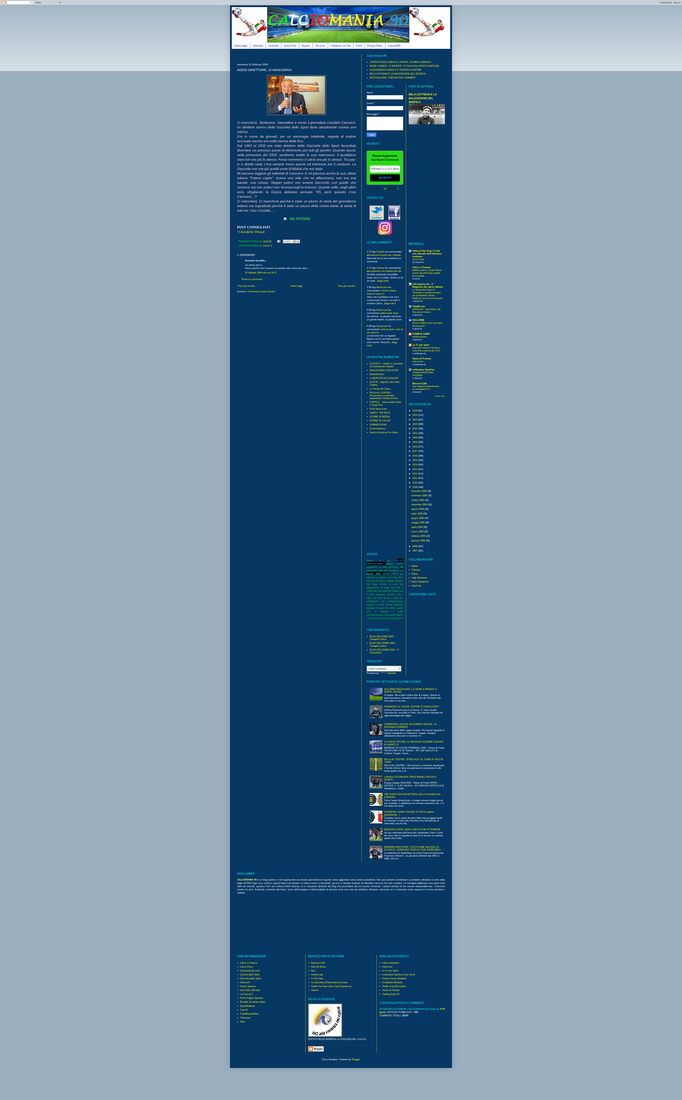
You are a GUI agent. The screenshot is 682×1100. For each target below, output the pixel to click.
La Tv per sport (420, 345)
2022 (415, 428)
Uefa (242, 1021)
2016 (415, 455)
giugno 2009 (417, 518)
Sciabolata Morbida (392, 982)
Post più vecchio (346, 286)
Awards (306, 45)
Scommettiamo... (378, 428)
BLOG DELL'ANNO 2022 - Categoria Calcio (383, 644)
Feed (359, 45)
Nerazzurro (382, 287)
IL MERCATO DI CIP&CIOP (384, 378)
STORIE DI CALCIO (380, 420)
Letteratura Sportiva (423, 369)
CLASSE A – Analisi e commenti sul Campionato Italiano (386, 365)
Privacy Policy (375, 45)
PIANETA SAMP (421, 334)
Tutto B (244, 1010)
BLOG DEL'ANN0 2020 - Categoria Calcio (382, 638)
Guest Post (290, 45)
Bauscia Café (318, 963)
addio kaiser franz (389, 313)
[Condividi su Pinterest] (298, 241)
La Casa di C (246, 994)
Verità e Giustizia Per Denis (384, 432)
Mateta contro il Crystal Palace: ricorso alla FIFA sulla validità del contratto (427, 273)
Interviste (258, 45)
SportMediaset (247, 1006)
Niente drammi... (420, 337)
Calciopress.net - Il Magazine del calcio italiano (427, 285)
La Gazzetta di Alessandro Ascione (329, 982)
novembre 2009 (419, 495)
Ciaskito (381, 251)
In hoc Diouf (418, 259)
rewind (266, 246)
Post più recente (246, 286)
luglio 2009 (417, 513)
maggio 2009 (418, 522)
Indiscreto (387, 966)
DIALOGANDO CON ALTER (384, 370)
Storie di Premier (421, 358)
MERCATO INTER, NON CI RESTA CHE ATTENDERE (412, 829)
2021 (415, 433)
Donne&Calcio (377, 374)
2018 (415, 446)
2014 (415, 464)
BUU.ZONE (418, 320)
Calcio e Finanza (421, 267)
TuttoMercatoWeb (249, 1013)
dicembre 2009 (419, 491)
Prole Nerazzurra (378, 409)
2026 (415, 410)
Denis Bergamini (420, 581)
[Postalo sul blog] (288, 241)
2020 (415, 437)
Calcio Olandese (390, 963)
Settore (315, 990)
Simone (380, 268)
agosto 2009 (418, 509)
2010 (415, 482)
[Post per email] (278, 241)
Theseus (416, 570)
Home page (240, 45)
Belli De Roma (318, 966)
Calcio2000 (394, 45)
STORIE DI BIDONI (380, 416)
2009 (415, 487)
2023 (415, 424)
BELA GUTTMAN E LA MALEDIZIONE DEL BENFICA (398, 73)
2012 (415, 473)
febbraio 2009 (418, 536)
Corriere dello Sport (250, 974)
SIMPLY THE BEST (380, 412)
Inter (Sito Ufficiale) (250, 990)
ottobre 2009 (418, 500)
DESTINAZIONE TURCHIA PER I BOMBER (392, 77)
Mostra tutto (440, 396)
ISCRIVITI (384, 177)
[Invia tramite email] (284, 241)
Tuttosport (245, 1017)
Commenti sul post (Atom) (261, 291)
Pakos (415, 573)
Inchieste (273, 45)
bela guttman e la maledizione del (384, 271)
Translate (391, 673)
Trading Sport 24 (390, 994)
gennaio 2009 (418, 540)
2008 (415, 546)
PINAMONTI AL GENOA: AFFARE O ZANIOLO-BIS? (411, 706)
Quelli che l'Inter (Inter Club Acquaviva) (331, 986)
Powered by (376, 188)
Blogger (356, 1059)
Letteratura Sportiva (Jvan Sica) (398, 974)
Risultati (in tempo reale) (252, 1002)
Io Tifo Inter (317, 978)
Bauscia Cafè (419, 383)
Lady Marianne (419, 577)
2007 (415, 550)
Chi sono (320, 45)
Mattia (415, 566)
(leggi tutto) (383, 280)
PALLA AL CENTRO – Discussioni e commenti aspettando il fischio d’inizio (384, 395)
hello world (417, 361)
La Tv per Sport (390, 970)
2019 (415, 442)
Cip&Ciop (416, 585)
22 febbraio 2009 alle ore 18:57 (261, 272)
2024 (415, 419)
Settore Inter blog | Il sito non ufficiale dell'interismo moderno (427, 253)
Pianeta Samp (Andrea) (394, 978)
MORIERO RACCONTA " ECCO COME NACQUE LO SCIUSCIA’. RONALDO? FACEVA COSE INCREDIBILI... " (414, 848)
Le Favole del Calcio (380, 388)
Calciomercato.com (250, 970)
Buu (313, 970)
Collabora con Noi (341, 45)
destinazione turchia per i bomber (384, 255)
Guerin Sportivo (248, 986)
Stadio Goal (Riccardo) (393, 986)
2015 (415, 460)
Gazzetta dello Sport (250, 978)
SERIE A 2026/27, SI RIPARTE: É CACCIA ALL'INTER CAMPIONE (404, 66)
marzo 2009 (417, 531)
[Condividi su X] (291, 241)
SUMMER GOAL (378, 424)
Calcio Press (246, 966)
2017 (415, 451)
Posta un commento (252, 279)
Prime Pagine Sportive (251, 998)
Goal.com (245, 982)
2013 (415, 469)
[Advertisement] (301, 55)
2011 (415, 478)
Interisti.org (317, 974)
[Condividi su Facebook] (295, 241)
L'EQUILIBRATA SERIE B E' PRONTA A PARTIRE (395, 70)
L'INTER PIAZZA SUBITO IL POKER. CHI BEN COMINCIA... (401, 62)
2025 (415, 415)
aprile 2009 (417, 527)
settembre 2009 (419, 504)
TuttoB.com (418, 306)
